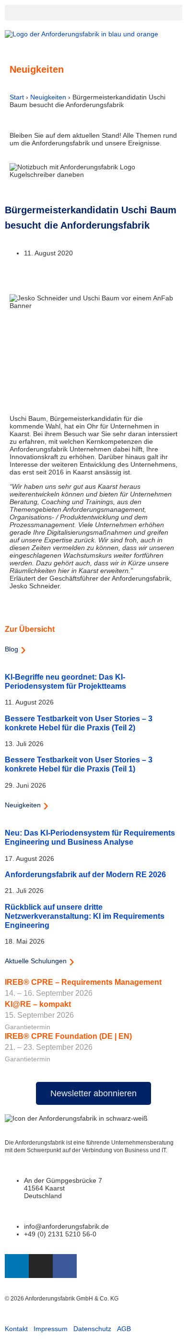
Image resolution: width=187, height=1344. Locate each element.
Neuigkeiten (48, 97)
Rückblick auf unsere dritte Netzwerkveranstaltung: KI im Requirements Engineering (84, 916)
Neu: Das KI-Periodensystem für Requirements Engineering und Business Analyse (90, 837)
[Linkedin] (17, 1266)
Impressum (51, 1329)
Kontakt (16, 1329)
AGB (124, 1329)
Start (17, 97)
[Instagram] (41, 1266)
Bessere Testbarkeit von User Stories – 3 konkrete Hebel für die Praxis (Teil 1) (78, 764)
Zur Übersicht (30, 629)
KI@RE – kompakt (38, 1004)
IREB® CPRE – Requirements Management (83, 982)
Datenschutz (92, 1329)
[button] (93, 13)
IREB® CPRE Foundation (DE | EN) (68, 1036)
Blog (11, 649)
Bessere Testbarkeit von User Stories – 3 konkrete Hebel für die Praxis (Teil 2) (78, 723)
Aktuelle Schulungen (36, 961)
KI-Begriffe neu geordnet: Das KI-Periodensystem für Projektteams (65, 681)
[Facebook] (65, 1266)
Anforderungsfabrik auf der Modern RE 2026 (85, 874)
